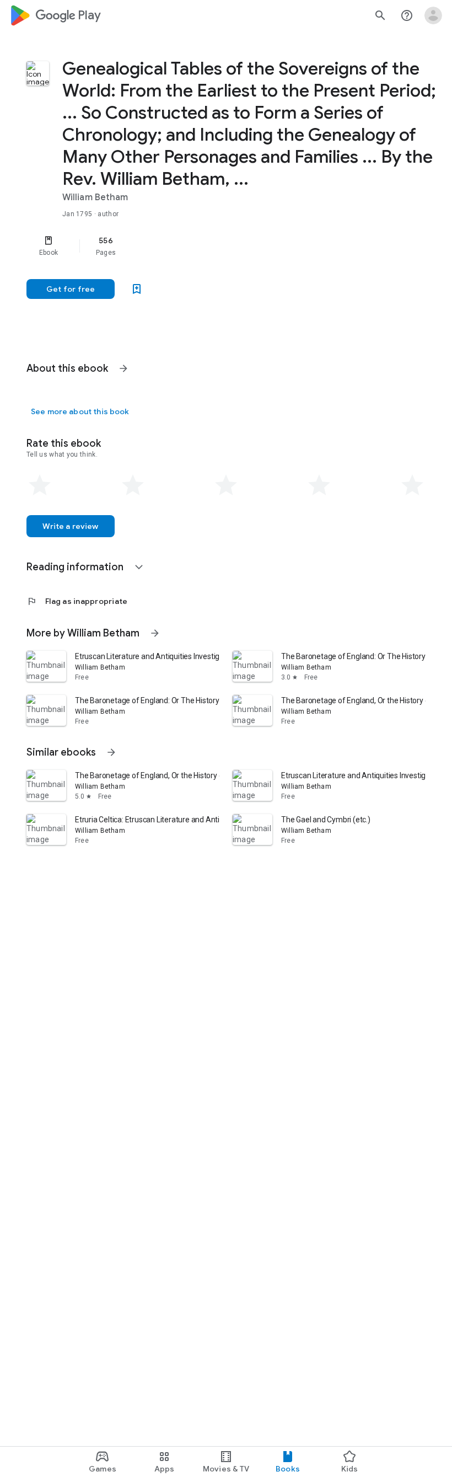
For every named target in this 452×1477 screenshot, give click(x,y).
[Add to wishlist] (136, 289)
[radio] (39, 485)
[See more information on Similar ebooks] (111, 752)
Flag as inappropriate (76, 601)
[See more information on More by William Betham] (155, 633)
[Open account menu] (433, 15)
